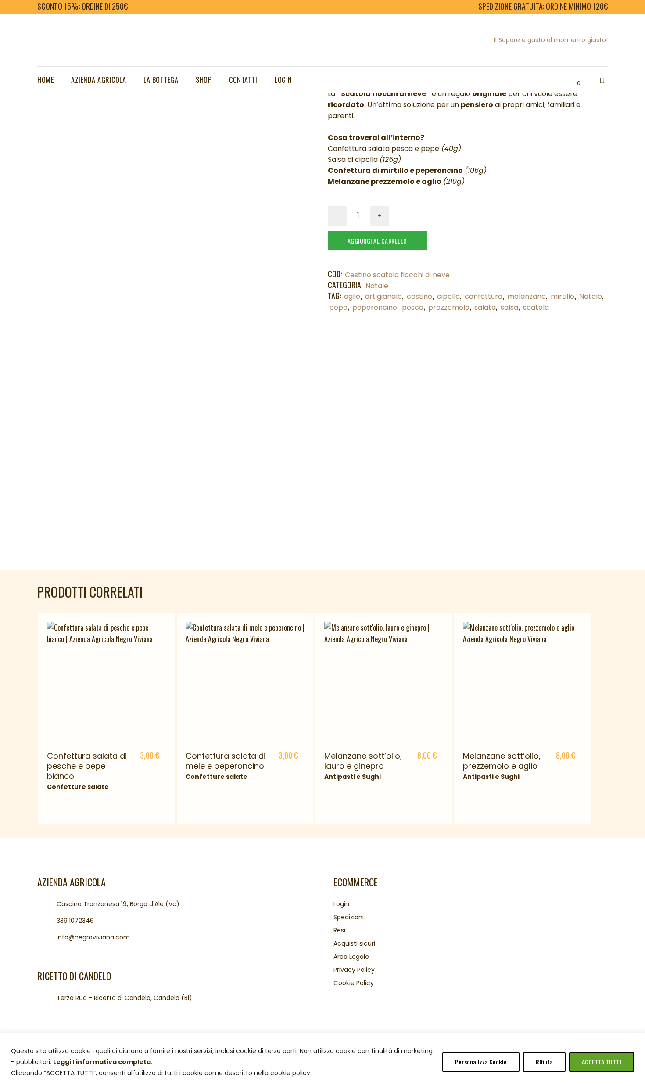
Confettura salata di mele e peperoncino (225, 760)
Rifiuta (544, 1061)
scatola (536, 307)
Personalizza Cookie (481, 1061)
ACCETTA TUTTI (601, 1061)
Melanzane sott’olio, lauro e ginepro (363, 760)
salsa (509, 307)
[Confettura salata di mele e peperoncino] (245, 681)
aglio (352, 296)
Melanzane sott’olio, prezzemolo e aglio (502, 760)
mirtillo (562, 296)
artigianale (383, 296)
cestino (419, 296)
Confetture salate (78, 786)
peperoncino (374, 307)
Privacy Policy (354, 969)
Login (341, 904)
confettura (483, 296)
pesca (412, 307)
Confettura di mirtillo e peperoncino (395, 170)
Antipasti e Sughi (352, 776)
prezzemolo (448, 307)
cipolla (448, 296)
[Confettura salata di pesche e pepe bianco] (106, 681)
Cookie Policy (353, 982)
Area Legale (351, 956)
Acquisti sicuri (354, 943)
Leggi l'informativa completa (102, 1061)
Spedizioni (348, 917)
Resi (339, 930)
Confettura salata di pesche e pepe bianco (87, 765)
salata (485, 307)
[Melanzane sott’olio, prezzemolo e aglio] (522, 681)
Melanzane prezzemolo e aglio (384, 181)
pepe (338, 307)
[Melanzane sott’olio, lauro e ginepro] (384, 681)
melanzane (526, 296)
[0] (571, 80)
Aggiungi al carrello (377, 240)
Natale (377, 286)
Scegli (147, 756)
